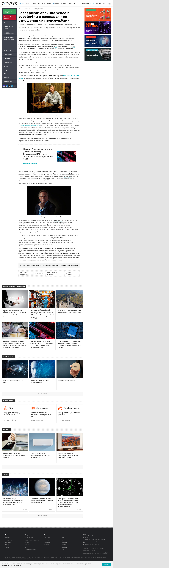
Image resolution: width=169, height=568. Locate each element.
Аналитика (36, 3)
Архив (7, 547)
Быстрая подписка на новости (94, 535)
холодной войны (56, 260)
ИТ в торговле (8, 62)
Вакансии (47, 542)
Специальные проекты (32, 540)
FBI (58, 238)
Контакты (47, 545)
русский (29, 59)
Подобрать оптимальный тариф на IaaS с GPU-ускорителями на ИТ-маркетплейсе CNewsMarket (49, 265)
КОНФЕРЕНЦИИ (46, 3)
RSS (86, 537)
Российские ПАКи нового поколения (9, 38)
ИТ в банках (7, 58)
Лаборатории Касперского (28, 65)
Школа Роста (7, 23)
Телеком (6, 66)
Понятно (106, 564)
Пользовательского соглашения (11, 565)
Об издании (47, 537)
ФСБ (61, 238)
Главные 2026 (9, 32)
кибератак (34, 128)
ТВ (74, 3)
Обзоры (7, 545)
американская (68, 238)
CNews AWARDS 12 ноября (8, 17)
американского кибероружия (29, 125)
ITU (52, 238)
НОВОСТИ (28, 3)
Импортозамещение (9, 47)
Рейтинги (6, 77)
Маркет (27, 542)
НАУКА (70, 3)
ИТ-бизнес (6, 74)
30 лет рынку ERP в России (8, 27)
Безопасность (7, 50)
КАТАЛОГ (98, 3)
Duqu (50, 125)
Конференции (29, 537)
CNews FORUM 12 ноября (8, 11)
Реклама (46, 540)
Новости (7, 537)
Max (63, 537)
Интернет (6, 70)
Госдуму (29, 130)
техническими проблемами (38, 135)
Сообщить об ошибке (91, 542)
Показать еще (42, 394)
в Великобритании (38, 174)
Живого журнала (51, 128)
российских (22, 121)
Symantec (61, 227)
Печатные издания (30, 549)
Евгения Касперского (43, 115)
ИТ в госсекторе (8, 54)
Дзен (63, 549)
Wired (55, 46)
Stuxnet (43, 125)
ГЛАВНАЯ (21, 3)
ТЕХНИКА (63, 3)
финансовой (68, 176)
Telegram (64, 547)
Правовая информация (92, 544)
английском (41, 57)
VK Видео (64, 542)
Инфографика (8, 81)
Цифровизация (8, 43)
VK (62, 540)
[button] (104, 3)
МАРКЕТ (56, 3)
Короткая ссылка (70, 273)
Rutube (64, 545)
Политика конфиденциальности (95, 539)
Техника (27, 545)
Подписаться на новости (52, 273)
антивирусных (58, 220)
